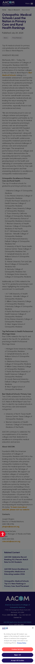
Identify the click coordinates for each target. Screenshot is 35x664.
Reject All (17, 655)
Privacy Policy (21, 643)
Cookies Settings (18, 649)
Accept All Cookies (17, 660)
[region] (17, 644)
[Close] (33, 628)
